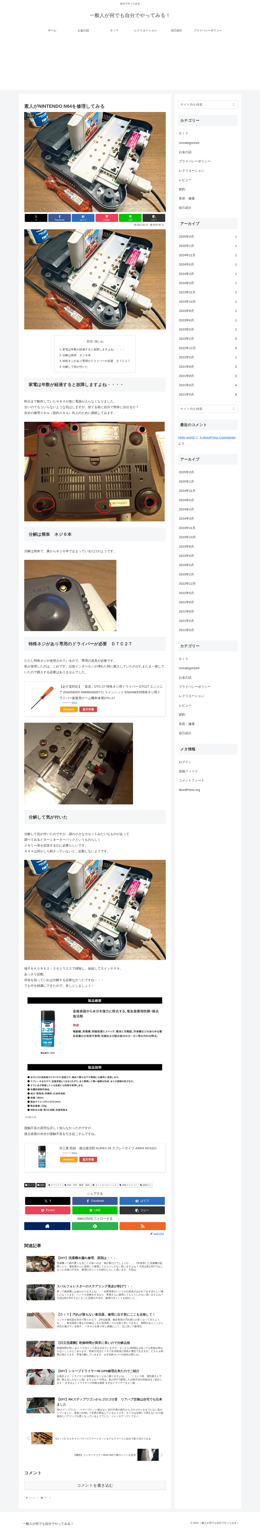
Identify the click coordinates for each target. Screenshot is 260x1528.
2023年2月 (208, 338)
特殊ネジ (147, 1185)
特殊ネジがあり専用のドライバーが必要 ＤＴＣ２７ (96, 360)
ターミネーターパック (106, 1185)
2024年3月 (208, 283)
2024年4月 (208, 274)
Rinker (74, 702)
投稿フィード (188, 771)
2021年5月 (208, 394)
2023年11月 (208, 292)
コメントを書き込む (95, 1485)
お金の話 (185, 152)
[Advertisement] (130, 65)
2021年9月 (208, 366)
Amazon (68, 709)
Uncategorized (189, 143)
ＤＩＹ (31, 1185)
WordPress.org (189, 790)
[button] (154, 218)
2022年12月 (208, 348)
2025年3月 (208, 236)
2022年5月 (208, 357)
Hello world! (186, 437)
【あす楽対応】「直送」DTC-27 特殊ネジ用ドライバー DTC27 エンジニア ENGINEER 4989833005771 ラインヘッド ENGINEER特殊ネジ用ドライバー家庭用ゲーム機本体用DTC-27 (111, 692)
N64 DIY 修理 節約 (78, 1185)
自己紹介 (185, 207)
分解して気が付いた (75, 366)
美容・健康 (187, 198)
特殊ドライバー (129, 1185)
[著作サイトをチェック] (47, 1226)
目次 (90, 341)
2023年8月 (208, 311)
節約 (42, 1185)
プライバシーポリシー (195, 161)
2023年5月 (208, 329)
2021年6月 (208, 385)
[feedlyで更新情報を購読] (95, 1226)
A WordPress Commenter (218, 437)
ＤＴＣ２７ (56, 1185)
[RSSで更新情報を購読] (143, 1226)
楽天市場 (88, 709)
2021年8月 (208, 376)
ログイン (185, 762)
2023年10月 (208, 301)
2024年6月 (208, 264)
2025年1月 (208, 246)
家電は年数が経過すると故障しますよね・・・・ (93, 349)
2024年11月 (208, 255)
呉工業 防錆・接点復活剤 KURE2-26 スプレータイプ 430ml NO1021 (108, 1148)
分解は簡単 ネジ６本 (76, 355)
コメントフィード (191, 780)
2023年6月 (208, 320)
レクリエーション (191, 170)
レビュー (185, 180)
